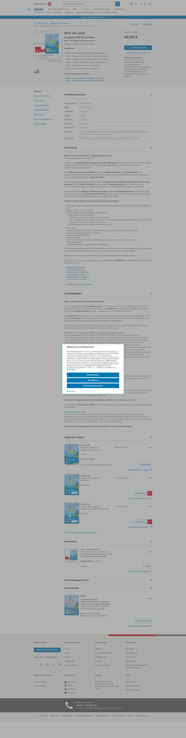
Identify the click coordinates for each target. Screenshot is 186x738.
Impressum (71, 391)
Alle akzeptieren (93, 375)
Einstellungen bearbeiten (93, 386)
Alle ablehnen (93, 380)
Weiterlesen (71, 369)
